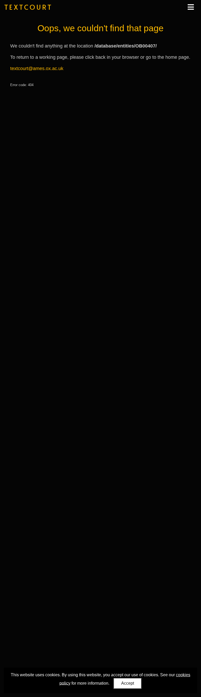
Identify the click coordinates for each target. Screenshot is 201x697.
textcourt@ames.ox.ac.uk (36, 68)
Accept (127, 683)
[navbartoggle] (190, 7)
